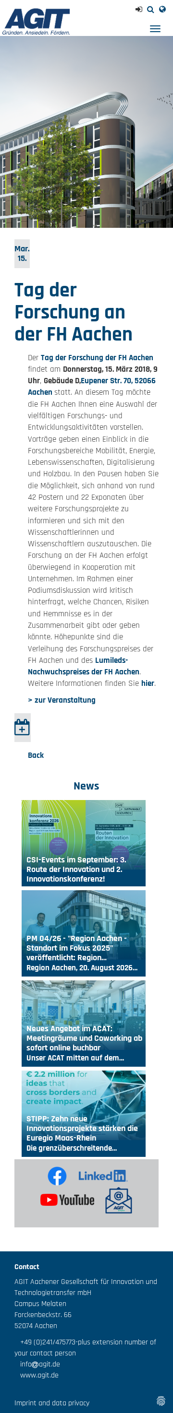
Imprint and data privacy (51, 1403)
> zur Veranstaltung (62, 700)
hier (147, 683)
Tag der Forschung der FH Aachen (97, 358)
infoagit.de (37, 1364)
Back (36, 755)
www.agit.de (36, 1375)
